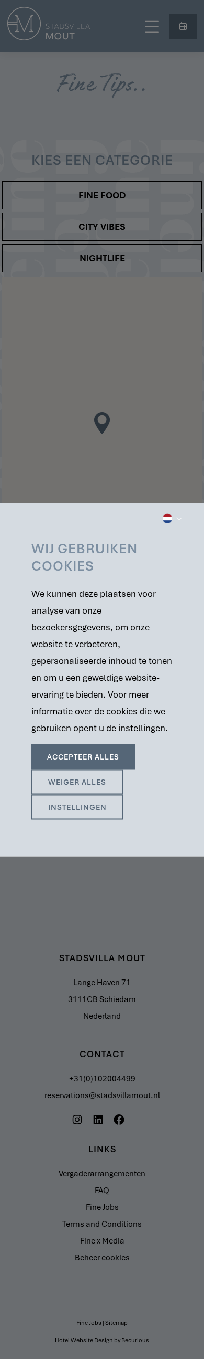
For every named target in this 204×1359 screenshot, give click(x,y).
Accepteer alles (83, 756)
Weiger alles (77, 781)
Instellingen (77, 807)
